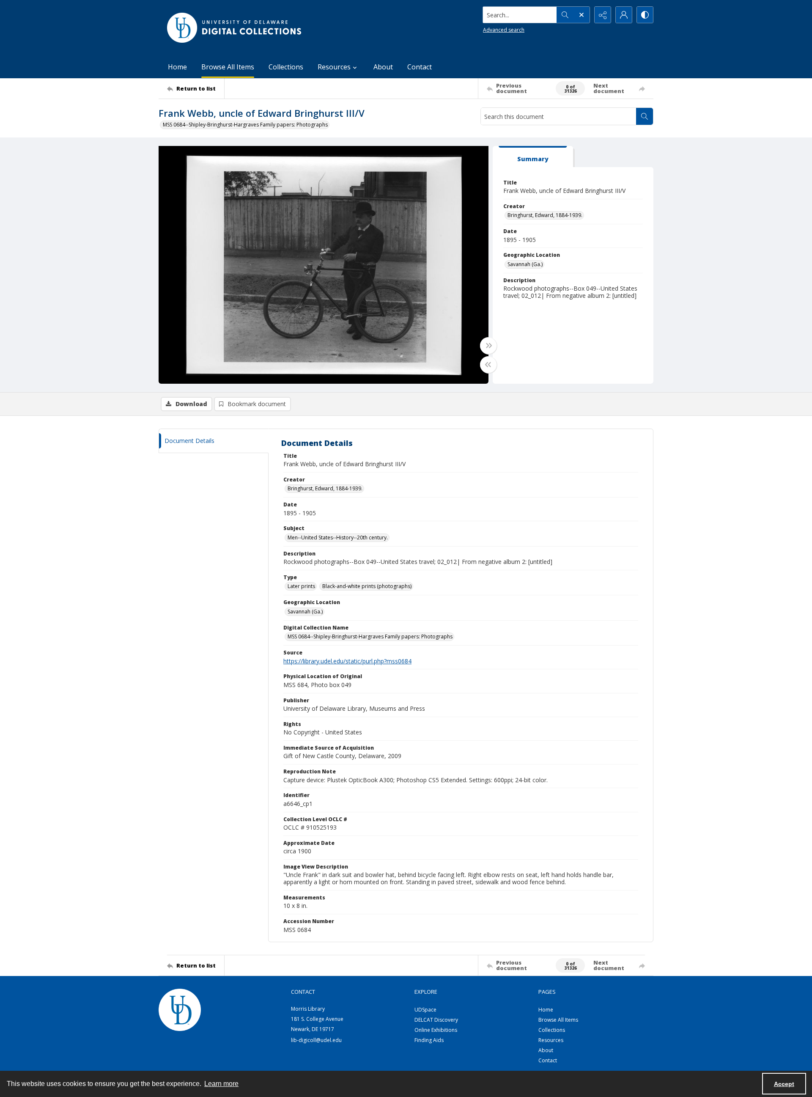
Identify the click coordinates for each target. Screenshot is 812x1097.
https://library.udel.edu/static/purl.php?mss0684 (347, 661)
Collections (286, 66)
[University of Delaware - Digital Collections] (234, 28)
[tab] (533, 157)
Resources (550, 1040)
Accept (784, 1084)
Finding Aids (429, 1040)
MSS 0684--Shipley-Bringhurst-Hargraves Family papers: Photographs (245, 124)
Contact (419, 66)
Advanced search (503, 29)
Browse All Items (227, 66)
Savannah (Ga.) (525, 264)
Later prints (301, 586)
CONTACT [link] (303, 991)
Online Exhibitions (435, 1030)
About (383, 66)
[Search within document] (644, 116)
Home (177, 66)
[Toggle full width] (488, 345)
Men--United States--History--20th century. (338, 537)
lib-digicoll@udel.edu (316, 1040)
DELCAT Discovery (436, 1019)
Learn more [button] (221, 1083)
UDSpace (425, 1009)
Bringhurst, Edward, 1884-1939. (545, 215)
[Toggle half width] (488, 364)
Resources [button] (334, 66)
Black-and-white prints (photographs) (366, 586)
